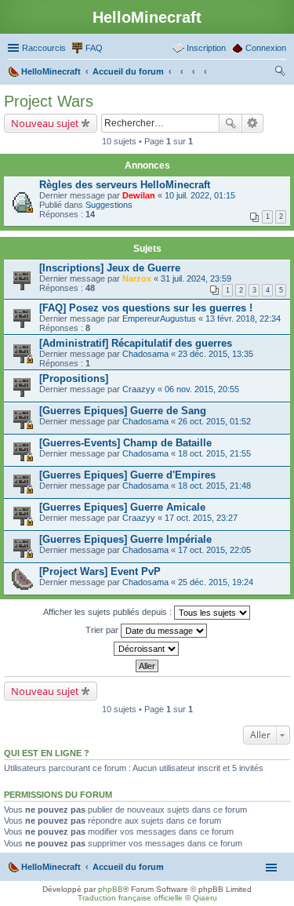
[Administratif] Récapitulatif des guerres (135, 343)
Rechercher (230, 123)
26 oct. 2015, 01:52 (214, 421)
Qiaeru (205, 897)
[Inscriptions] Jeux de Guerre (109, 268)
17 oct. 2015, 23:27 (201, 517)
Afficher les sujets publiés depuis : (108, 612)
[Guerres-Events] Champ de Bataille (125, 443)
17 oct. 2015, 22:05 (214, 550)
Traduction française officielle (130, 897)
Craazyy (138, 389)
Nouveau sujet (45, 123)
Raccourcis (44, 48)
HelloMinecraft (51, 866)
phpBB (110, 889)
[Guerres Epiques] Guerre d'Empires (127, 475)
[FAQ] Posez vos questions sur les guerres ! (145, 308)
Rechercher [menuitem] (280, 73)
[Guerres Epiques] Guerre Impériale (125, 539)
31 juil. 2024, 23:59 (196, 278)
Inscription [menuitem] (206, 48)
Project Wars (48, 101)
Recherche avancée (252, 123)
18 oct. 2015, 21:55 (214, 453)
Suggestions (108, 204)
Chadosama (145, 353)
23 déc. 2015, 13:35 (215, 353)
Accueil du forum (128, 866)
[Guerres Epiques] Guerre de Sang (122, 411)
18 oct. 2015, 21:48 (214, 485)
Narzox (136, 278)
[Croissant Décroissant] (147, 649)
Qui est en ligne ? (46, 753)
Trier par (103, 630)
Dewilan (138, 195)
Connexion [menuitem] (265, 48)
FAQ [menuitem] (94, 48)
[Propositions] (73, 378)
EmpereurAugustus (159, 318)
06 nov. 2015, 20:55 (202, 389)
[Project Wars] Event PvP (100, 571)
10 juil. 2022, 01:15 (200, 195)
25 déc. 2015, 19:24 (215, 582)
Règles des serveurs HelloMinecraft (124, 185)
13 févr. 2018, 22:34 (243, 318)
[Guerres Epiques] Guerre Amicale (122, 507)
